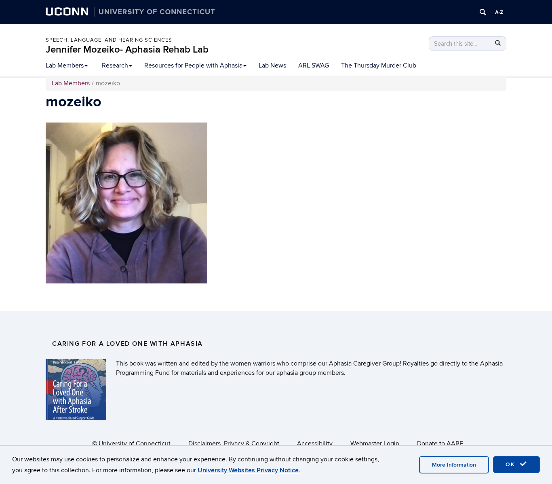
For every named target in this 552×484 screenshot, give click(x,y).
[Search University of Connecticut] (482, 12)
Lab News (272, 65)
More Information (454, 464)
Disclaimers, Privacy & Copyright (233, 444)
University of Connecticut (135, 444)
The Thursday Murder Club (378, 65)
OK (512, 464)
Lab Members (65, 65)
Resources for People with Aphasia (193, 65)
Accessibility (315, 444)
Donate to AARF (440, 444)
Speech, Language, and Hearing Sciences (109, 40)
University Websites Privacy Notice (248, 470)
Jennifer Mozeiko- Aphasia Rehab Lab (127, 49)
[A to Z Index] (499, 12)
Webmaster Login (374, 444)
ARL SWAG (313, 65)
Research (115, 65)
